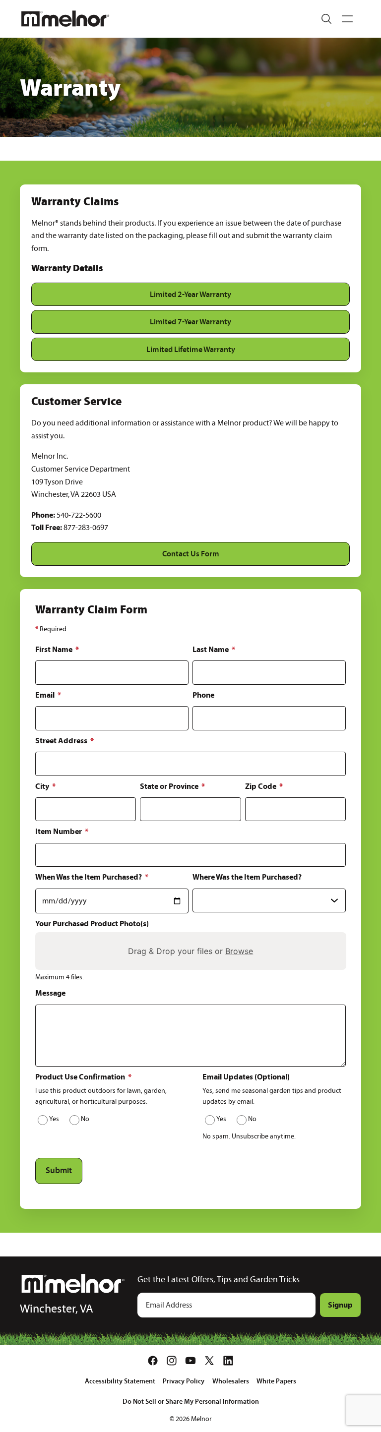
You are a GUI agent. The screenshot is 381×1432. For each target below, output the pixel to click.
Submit (59, 1170)
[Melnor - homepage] (65, 18)
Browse (239, 951)
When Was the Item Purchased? (91, 877)
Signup (340, 1305)
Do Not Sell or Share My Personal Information (191, 1401)
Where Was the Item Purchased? (247, 877)
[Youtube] (190, 1361)
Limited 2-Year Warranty (190, 294)
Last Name (213, 649)
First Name (57, 649)
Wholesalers (230, 1380)
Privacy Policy (183, 1380)
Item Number (61, 831)
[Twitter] (209, 1361)
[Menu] (347, 18)
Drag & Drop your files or (190, 951)
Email (48, 695)
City (45, 786)
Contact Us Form (190, 553)
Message (50, 993)
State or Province (172, 786)
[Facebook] (153, 1361)
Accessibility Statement (120, 1380)
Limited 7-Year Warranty (190, 321)
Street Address (64, 740)
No (85, 1119)
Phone (203, 695)
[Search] (326, 19)
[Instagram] (172, 1361)
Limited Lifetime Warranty (190, 349)
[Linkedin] (228, 1361)
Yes (54, 1119)
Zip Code (264, 786)
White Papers (276, 1380)
